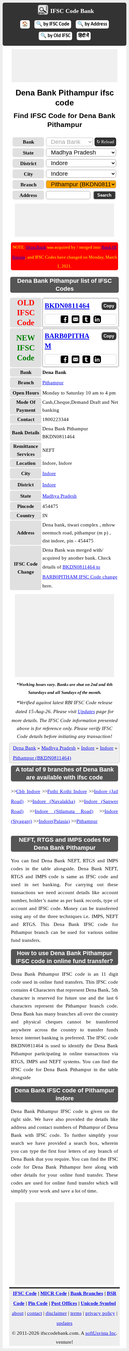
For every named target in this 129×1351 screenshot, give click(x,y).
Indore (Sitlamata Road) (64, 811)
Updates (86, 711)
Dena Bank (36, 247)
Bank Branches (86, 1293)
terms (76, 1313)
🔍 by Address (92, 24)
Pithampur (53, 382)
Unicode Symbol (98, 1303)
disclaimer (56, 1313)
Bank (28, 142)
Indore (49, 473)
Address (28, 195)
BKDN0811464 (67, 306)
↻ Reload (105, 141)
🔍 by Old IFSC (55, 35)
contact (34, 1313)
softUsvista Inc (100, 1333)
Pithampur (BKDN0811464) (42, 758)
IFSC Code (25, 1293)
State (28, 152)
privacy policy (100, 1313)
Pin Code (38, 1303)
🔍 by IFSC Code (52, 24)
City (28, 174)
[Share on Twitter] (86, 319)
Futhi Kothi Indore (67, 791)
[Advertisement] (64, 65)
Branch (28, 184)
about (17, 1313)
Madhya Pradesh (59, 496)
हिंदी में (83, 35)
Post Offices (64, 1303)
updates (64, 1323)
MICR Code (53, 1293)
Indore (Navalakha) (53, 801)
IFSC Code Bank (72, 11)
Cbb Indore (28, 791)
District (28, 163)
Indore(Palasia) (54, 821)
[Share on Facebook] (64, 319)
